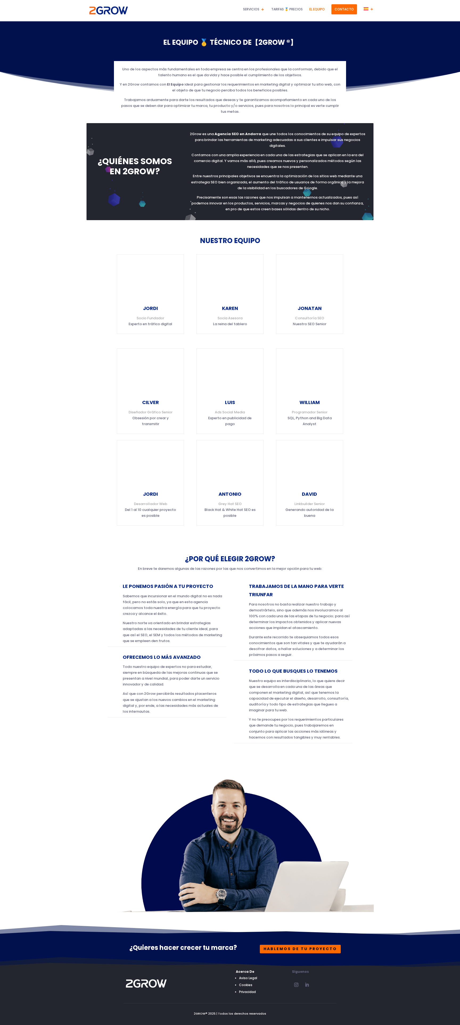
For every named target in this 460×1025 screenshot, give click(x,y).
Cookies (245, 985)
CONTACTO (344, 9)
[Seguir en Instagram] (296, 984)
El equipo (317, 9)
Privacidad (247, 992)
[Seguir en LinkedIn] (307, 984)
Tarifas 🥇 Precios (287, 9)
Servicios (251, 9)
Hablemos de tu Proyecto (300, 948)
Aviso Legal (248, 978)
